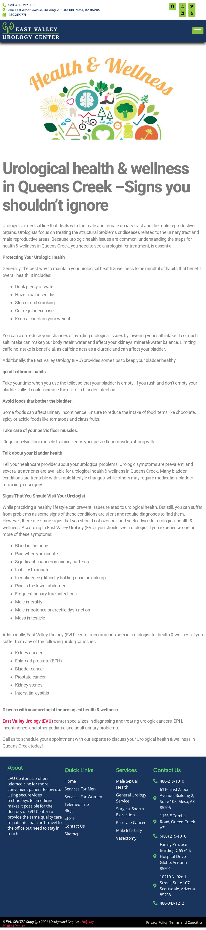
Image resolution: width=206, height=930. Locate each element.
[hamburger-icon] (197, 30)
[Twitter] (191, 6)
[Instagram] (182, 6)
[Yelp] (191, 13)
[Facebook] (172, 6)
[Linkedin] (182, 13)
